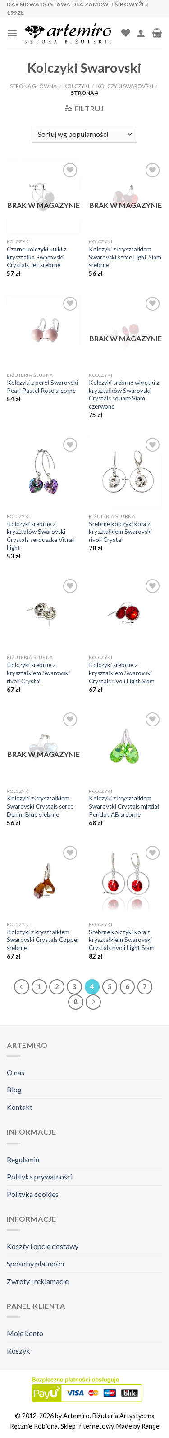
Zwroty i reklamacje (38, 1281)
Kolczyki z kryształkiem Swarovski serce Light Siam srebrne (125, 257)
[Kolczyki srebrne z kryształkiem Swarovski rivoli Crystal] (43, 613)
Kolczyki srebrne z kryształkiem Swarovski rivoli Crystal (38, 672)
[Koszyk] (157, 33)
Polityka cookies (33, 1194)
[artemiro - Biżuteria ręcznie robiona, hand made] (69, 33)
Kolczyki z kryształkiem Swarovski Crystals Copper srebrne (43, 939)
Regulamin (23, 1159)
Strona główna (33, 86)
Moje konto (25, 1333)
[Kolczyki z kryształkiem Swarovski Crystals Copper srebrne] (43, 880)
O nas (15, 1072)
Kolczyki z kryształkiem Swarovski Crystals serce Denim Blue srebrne (40, 806)
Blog (14, 1089)
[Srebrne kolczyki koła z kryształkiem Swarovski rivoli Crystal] (125, 472)
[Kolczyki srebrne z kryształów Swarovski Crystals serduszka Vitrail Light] (43, 472)
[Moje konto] (141, 33)
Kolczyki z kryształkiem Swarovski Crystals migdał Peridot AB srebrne (124, 806)
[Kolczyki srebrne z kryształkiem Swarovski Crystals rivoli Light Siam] (125, 613)
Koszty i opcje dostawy (42, 1246)
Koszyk (18, 1350)
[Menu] (12, 33)
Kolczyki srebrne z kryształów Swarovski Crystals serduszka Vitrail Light (41, 535)
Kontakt (19, 1107)
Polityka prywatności (40, 1176)
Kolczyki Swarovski (124, 86)
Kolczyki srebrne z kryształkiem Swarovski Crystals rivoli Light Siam (122, 672)
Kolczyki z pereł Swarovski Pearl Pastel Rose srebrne (42, 386)
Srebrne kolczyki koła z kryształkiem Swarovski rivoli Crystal (120, 531)
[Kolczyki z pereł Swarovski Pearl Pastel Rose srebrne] (43, 331)
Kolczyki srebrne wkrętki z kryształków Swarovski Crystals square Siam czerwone (124, 394)
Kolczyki (76, 86)
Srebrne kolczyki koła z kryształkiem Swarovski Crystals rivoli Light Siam (122, 939)
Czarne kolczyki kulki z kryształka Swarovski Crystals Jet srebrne (36, 257)
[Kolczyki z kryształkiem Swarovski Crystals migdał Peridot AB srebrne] (125, 746)
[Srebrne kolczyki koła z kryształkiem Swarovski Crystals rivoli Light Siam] (125, 880)
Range (151, 1426)
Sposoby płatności (35, 1263)
